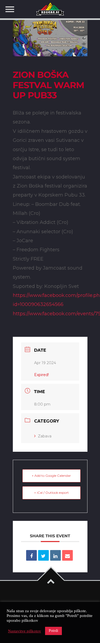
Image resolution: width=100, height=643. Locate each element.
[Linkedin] (55, 555)
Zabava (44, 436)
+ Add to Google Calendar (51, 476)
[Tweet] (43, 555)
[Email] (67, 555)
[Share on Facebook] (31, 555)
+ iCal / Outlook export (51, 493)
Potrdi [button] (53, 631)
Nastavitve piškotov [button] (24, 631)
